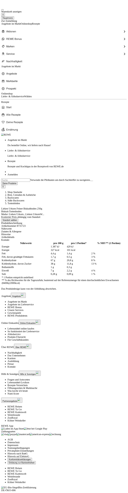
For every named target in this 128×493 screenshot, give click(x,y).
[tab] (64, 228)
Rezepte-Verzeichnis (17, 385)
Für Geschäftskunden (18, 339)
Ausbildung (13, 361)
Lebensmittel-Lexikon (18, 382)
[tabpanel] (64, 263)
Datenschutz (13, 442)
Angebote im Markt (17, 301)
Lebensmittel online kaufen (20, 328)
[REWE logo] (6, 134)
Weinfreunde (13, 415)
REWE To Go (14, 409)
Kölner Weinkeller (16, 420)
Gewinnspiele (14, 313)
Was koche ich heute (17, 391)
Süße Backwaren (15, 200)
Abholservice (14, 334)
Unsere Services (15, 310)
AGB (10, 439)
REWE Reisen (14, 406)
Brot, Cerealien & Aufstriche (21, 195)
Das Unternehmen (16, 355)
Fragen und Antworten (18, 379)
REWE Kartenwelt (16, 412)
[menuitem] (64, 31)
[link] (67, 143)
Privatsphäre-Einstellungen (20, 450)
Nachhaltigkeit (14, 352)
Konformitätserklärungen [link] (20, 459)
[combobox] (15, 180)
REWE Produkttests (17, 315)
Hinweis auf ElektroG (18, 456)
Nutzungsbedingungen (18, 448)
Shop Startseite (14, 192)
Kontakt (11, 366)
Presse (10, 364)
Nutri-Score (13, 393)
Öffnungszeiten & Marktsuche (22, 388)
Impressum (12, 445)
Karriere (11, 358)
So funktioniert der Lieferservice (23, 331)
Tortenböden (13, 203)
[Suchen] (92, 180)
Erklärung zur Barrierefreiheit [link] (21, 463)
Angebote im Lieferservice (20, 304)
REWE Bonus (14, 307)
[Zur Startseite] (11, 6)
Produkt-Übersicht (16, 337)
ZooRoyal (12, 417)
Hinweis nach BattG (17, 453)
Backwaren (13, 197)
